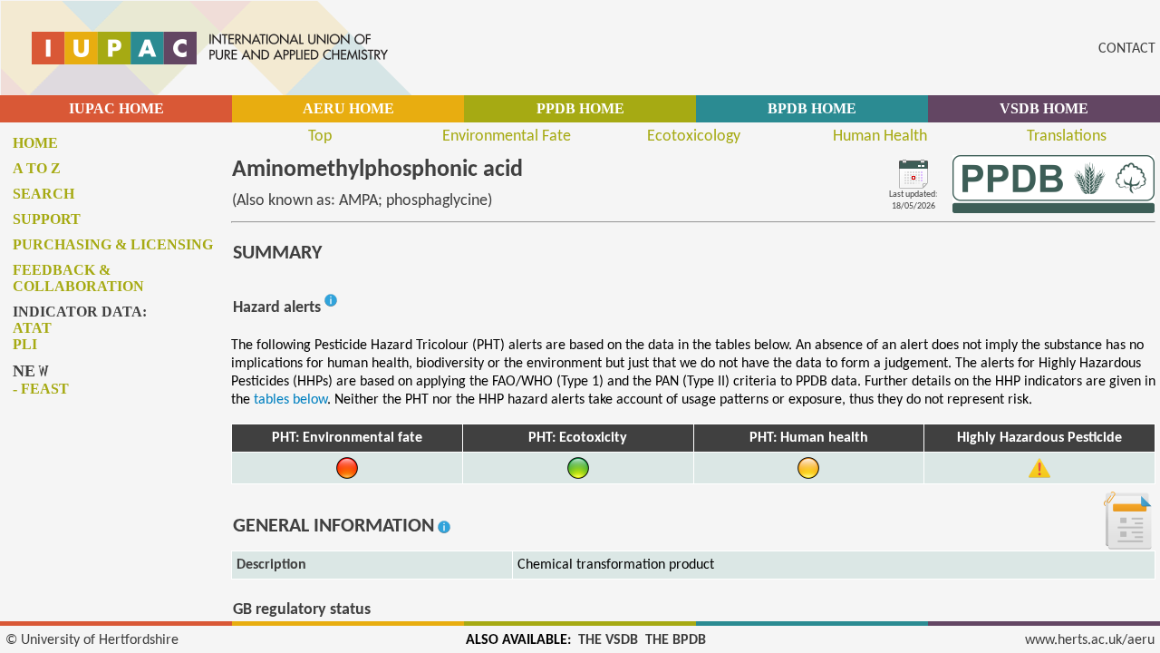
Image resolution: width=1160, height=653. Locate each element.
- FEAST (41, 388)
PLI (25, 344)
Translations (1067, 136)
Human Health (880, 136)
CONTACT (1126, 49)
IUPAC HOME (116, 108)
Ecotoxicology (693, 136)
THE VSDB (608, 640)
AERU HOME (348, 108)
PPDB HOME (580, 108)
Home (35, 143)
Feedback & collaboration (78, 278)
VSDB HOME (1044, 108)
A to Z (37, 168)
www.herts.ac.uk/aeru (1090, 640)
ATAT (32, 328)
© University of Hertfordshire (92, 640)
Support (47, 219)
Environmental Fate (506, 136)
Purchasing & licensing (113, 244)
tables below (290, 400)
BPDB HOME (812, 108)
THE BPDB (675, 640)
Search (43, 193)
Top (320, 136)
